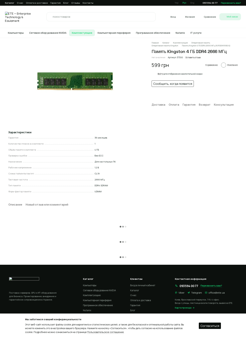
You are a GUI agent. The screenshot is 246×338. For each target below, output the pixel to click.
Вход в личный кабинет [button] (142, 285)
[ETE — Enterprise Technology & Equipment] (41, 283)
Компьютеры (16, 32)
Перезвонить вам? (231, 2)
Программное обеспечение (153, 32)
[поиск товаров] (50, 16)
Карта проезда (183, 307)
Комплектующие (82, 32)
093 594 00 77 (210, 3)
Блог (66, 2)
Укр (177, 2)
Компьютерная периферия (114, 32)
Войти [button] (160, 73)
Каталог (9, 2)
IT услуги (195, 32)
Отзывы (75, 2)
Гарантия (55, 2)
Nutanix (180, 32)
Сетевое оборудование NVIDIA (47, 32)
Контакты (88, 2)
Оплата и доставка (37, 2)
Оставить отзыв (192, 57)
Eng (192, 2)
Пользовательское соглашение (105, 332)
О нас (20, 2)
